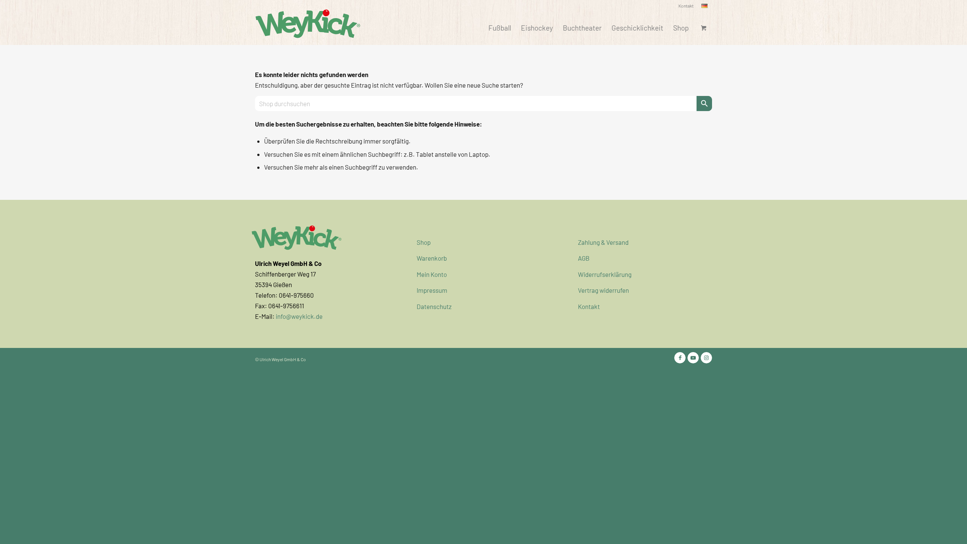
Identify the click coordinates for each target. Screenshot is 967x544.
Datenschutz (434, 306)
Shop (424, 242)
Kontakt (686, 5)
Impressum (432, 290)
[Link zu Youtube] (693, 357)
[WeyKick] (308, 23)
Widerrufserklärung (605, 274)
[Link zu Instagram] (706, 357)
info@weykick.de (299, 316)
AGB (584, 258)
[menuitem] (686, 6)
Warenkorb (432, 258)
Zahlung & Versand (603, 242)
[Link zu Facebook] (680, 357)
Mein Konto (432, 274)
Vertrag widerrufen (603, 290)
